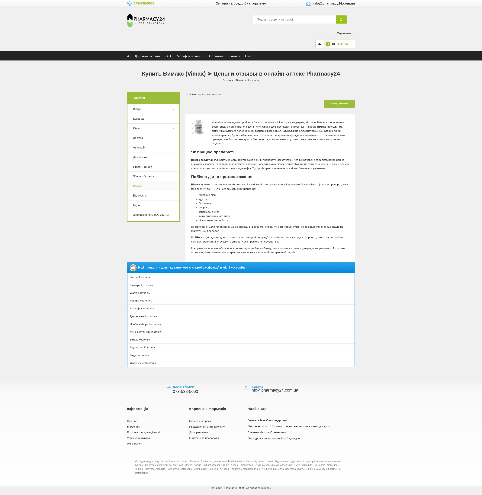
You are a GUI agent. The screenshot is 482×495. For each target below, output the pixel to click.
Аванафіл (139, 147)
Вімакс (240, 80)
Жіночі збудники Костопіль (146, 331)
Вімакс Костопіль (140, 339)
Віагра (137, 109)
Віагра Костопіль (140, 277)
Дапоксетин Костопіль (143, 316)
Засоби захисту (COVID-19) (151, 214)
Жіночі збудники (143, 176)
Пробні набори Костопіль (145, 324)
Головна (228, 80)
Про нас (132, 420)
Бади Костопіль (139, 355)
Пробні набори (142, 166)
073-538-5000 (144, 3)
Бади (136, 205)
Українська (344, 32)
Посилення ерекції (200, 420)
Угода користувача (138, 437)
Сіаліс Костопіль (140, 292)
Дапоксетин (140, 157)
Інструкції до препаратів (204, 437)
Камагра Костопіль (141, 285)
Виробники (133, 426)
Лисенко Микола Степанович (267, 432)
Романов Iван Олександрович (267, 420)
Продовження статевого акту (207, 426)
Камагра (138, 118)
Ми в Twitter (134, 443)
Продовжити (339, 103)
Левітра (138, 137)
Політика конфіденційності (143, 432)
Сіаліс (137, 128)
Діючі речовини (198, 432)
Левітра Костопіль (141, 300)
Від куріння (140, 195)
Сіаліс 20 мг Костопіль (143, 362)
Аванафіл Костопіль (142, 308)
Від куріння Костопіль (143, 347)
